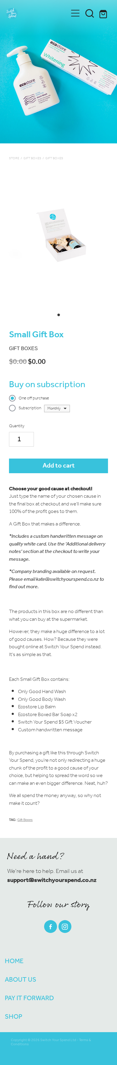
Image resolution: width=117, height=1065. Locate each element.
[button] (89, 13)
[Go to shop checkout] (104, 13)
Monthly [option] (54, 408)
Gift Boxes (32, 158)
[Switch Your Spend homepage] (37, 13)
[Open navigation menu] (75, 13)
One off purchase (34, 398)
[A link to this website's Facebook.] (50, 926)
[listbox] (57, 408)
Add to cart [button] (59, 465)
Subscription (30, 408)
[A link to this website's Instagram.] (64, 926)
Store (14, 158)
